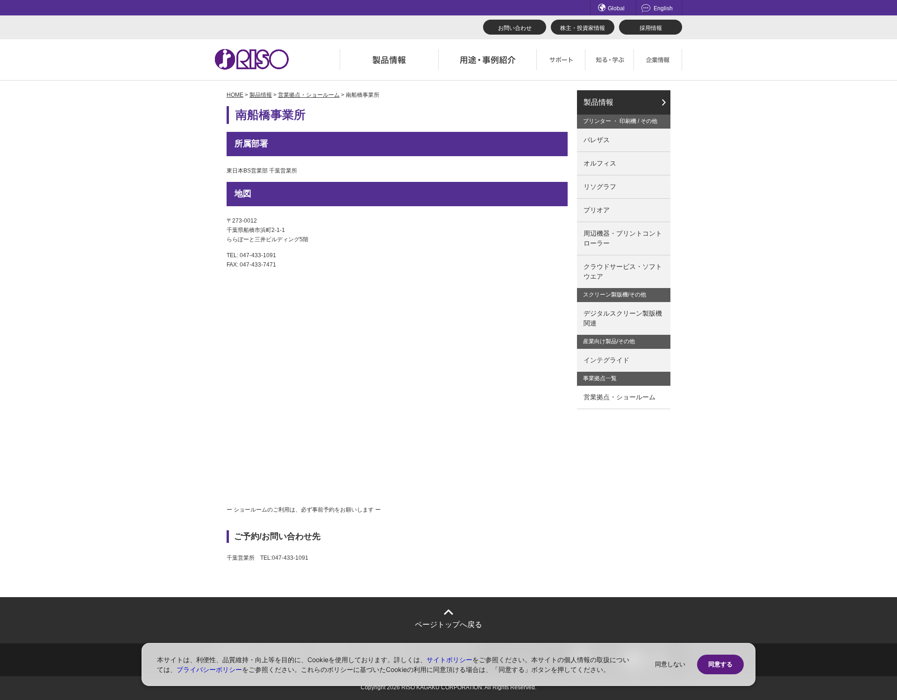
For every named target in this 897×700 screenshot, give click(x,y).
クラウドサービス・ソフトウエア (623, 271)
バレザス (597, 140)
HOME (235, 95)
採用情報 (651, 28)
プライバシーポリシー (209, 669)
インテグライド (606, 360)
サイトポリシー (449, 660)
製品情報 (260, 95)
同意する (720, 664)
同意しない (670, 664)
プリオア (597, 210)
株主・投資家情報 (582, 28)
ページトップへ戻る (448, 624)
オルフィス (600, 163)
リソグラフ (600, 186)
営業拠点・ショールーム (309, 95)
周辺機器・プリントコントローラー (623, 238)
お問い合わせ (515, 28)
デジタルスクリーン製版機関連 (623, 318)
